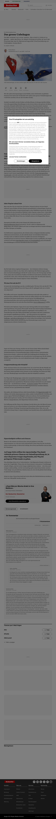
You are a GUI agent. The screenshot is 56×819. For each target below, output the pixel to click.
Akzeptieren (35, 161)
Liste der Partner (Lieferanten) (17, 156)
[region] (28, 140)
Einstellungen (21, 161)
